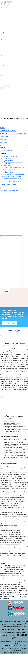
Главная (5, 7)
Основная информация (10, 156)
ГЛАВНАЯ (2, 128)
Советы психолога (9, 82)
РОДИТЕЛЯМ (3, 143)
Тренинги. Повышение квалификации (10, 28)
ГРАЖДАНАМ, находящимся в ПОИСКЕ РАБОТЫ (13, 134)
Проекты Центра (8, 172)
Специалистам (7, 75)
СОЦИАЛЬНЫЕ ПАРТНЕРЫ (11, 190)
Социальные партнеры (10, 15)
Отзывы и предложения (10, 39)
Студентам (6, 62)
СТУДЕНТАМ (3, 140)
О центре (6, 11)
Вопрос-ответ (7, 36)
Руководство (7, 158)
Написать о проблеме (10, 323)
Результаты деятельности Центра (13, 180)
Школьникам (7, 55)
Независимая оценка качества (13, 181)
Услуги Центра (8, 165)
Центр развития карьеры (11, 43)
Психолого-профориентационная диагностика (13, 19)
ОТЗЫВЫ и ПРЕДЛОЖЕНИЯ (8, 184)
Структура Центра (9, 160)
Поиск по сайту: (4, 86)
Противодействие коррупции (12, 178)
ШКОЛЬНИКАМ (4, 137)
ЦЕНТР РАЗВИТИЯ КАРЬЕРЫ (8, 131)
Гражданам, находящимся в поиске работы (14, 47)
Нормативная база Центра (11, 171)
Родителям (6, 69)
